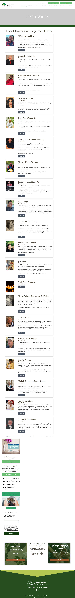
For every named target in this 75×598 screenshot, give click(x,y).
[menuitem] (23, 6)
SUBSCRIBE (15, 559)
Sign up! (11, 533)
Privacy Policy (32, 597)
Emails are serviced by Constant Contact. (12, 530)
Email (5, 519)
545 (46, 436)
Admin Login (43, 597)
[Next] (52, 436)
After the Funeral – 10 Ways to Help (11, 478)
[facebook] (36, 590)
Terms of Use (37, 597)
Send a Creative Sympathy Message (11, 480)
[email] (39, 590)
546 (49, 436)
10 (41, 436)
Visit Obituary (21, 50)
